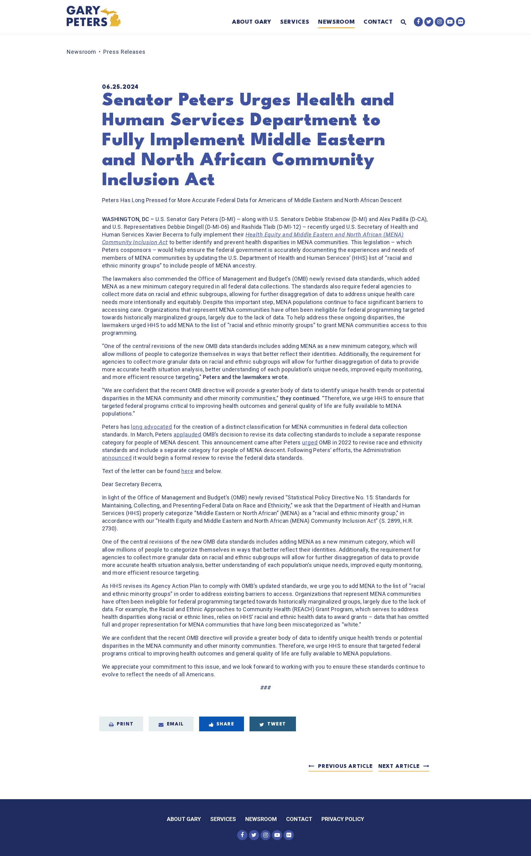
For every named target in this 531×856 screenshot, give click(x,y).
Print (125, 724)
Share (225, 724)
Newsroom (336, 22)
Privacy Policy (342, 819)
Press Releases (124, 52)
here (187, 471)
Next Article (399, 766)
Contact (378, 22)
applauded (187, 434)
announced (117, 458)
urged (310, 442)
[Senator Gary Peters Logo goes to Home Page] (98, 17)
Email (175, 724)
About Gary (251, 22)
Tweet (276, 724)
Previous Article (345, 766)
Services (294, 22)
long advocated (151, 427)
